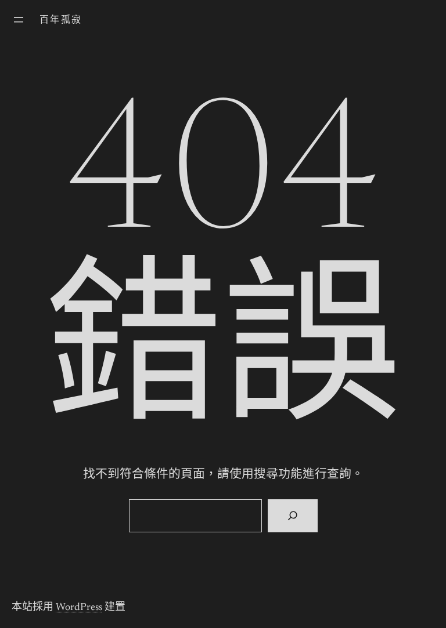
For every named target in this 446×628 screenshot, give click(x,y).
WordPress (79, 607)
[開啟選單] (19, 20)
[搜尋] (292, 516)
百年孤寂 (60, 20)
